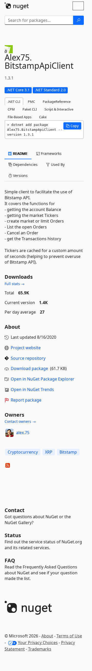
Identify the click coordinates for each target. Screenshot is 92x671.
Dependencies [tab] (25, 164)
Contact (15, 510)
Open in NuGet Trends (32, 389)
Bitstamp (68, 452)
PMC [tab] (31, 101)
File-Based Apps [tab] (19, 117)
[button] (72, 125)
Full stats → (15, 283)
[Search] (78, 20)
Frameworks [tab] (51, 153)
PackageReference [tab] (57, 101)
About (47, 636)
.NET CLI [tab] (14, 101)
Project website (26, 347)
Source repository (28, 358)
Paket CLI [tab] (29, 109)
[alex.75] (9, 432)
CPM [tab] (11, 109)
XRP (48, 452)
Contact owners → (20, 421)
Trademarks (39, 649)
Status (13, 535)
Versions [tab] (20, 175)
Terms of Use (69, 636)
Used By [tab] (57, 164)
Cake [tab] (43, 117)
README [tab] (20, 153)
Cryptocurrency (23, 452)
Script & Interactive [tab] (58, 109)
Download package (29, 368)
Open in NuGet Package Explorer (42, 379)
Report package (26, 400)
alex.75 (22, 432)
